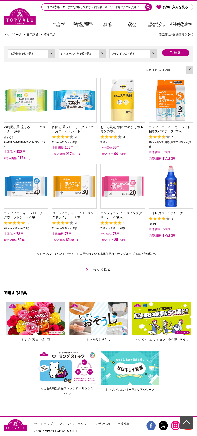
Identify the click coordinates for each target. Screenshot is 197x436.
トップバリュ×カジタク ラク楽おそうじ (161, 339)
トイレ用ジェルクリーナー (167, 213)
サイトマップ (43, 424)
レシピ (107, 25)
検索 (177, 52)
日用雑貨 (32, 34)
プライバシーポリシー (74, 424)
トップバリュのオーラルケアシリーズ (129, 389)
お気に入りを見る (175, 7)
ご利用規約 (103, 424)
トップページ (58, 25)
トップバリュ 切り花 (35, 339)
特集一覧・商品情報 (82, 25)
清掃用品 (49, 34)
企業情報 (123, 424)
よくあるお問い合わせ (181, 25)
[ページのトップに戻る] (186, 422)
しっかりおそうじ (98, 339)
